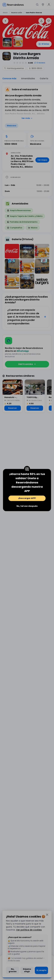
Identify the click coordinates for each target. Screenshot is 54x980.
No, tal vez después (27, 506)
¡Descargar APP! (27, 498)
